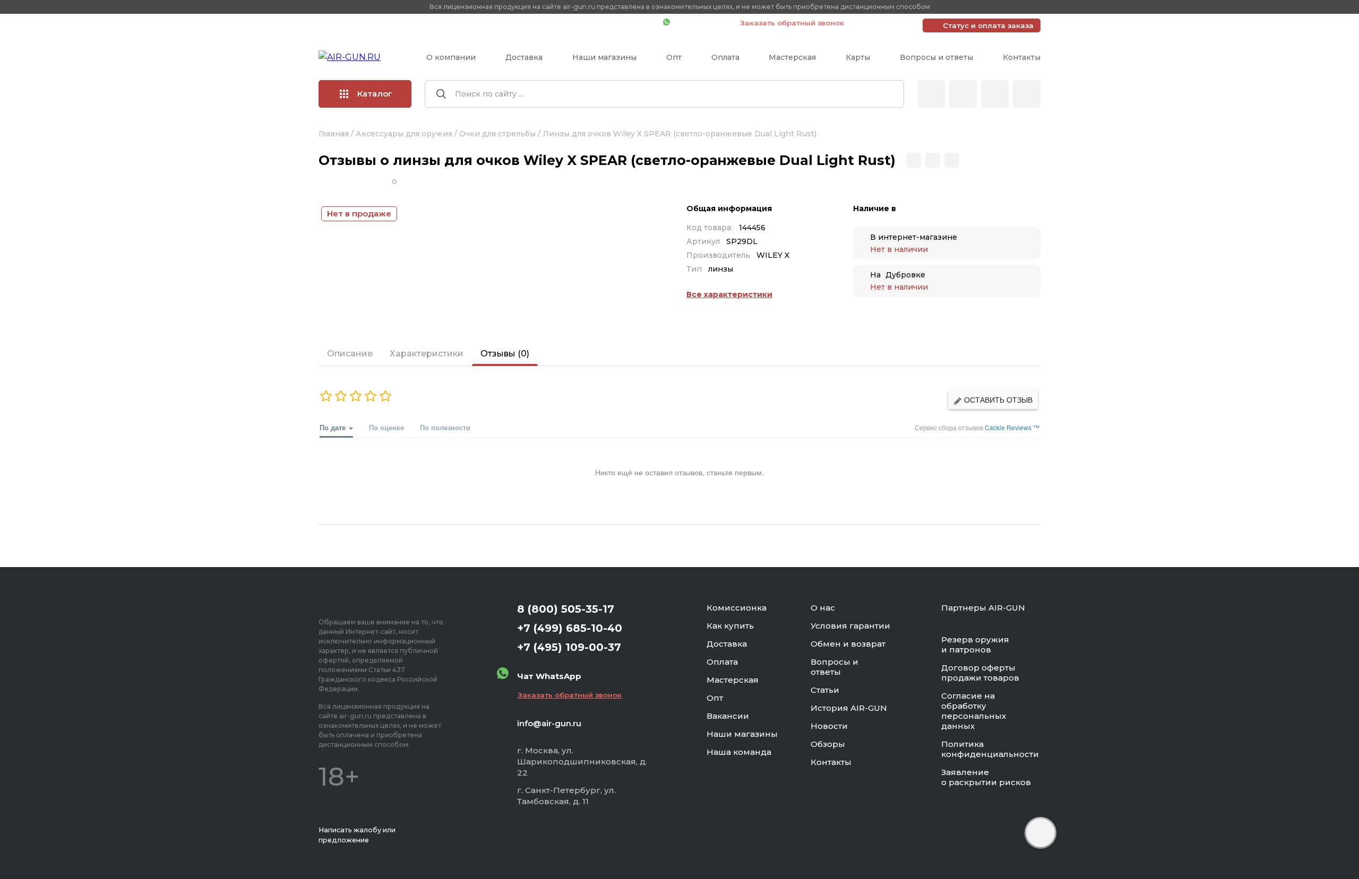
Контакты (1021, 57)
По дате (334, 427)
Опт (674, 57)
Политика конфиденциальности (990, 749)
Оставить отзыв (997, 399)
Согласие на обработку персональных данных (973, 711)
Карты (858, 57)
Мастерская (792, 57)
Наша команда (739, 752)
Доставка (524, 57)
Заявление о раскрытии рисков (986, 777)
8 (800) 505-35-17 (565, 609)
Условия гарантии (850, 626)
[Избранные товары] (995, 94)
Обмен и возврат (848, 644)
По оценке (386, 427)
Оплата (725, 57)
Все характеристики (729, 294)
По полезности (445, 427)
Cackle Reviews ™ (1012, 427)
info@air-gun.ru (549, 723)
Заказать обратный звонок (792, 23)
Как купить (730, 626)
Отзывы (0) (504, 354)
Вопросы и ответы (936, 57)
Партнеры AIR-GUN (983, 608)
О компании (451, 57)
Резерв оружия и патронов (975, 644)
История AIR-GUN (849, 708)
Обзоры (828, 744)
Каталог (374, 94)
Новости (829, 726)
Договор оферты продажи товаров (980, 673)
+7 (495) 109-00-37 (607, 23)
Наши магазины (604, 57)
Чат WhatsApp (699, 23)
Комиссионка (737, 608)
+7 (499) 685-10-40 (501, 23)
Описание (350, 354)
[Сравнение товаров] (963, 94)
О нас (823, 608)
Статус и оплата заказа (988, 25)
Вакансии (728, 716)
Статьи (825, 690)
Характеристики (426, 354)
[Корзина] (1026, 94)
